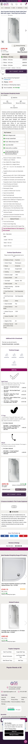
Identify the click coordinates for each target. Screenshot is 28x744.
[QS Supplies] (5, 4)
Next (26, 1)
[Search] (12, 4)
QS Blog (3, 699)
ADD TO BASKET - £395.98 (16, 71)
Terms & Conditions (16, 701)
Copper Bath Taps (20, 652)
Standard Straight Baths (7, 344)
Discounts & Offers (5, 701)
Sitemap (3, 704)
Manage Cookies (14, 734)
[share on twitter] (14, 536)
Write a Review (14, 549)
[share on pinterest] (23, 536)
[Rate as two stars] (16, 546)
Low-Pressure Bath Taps (20, 656)
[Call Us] (17, 4)
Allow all (14, 731)
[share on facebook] (5, 536)
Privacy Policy (14, 699)
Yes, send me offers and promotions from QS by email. (14, 716)
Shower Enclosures (7, 656)
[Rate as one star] (15, 546)
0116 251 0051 (23, 691)
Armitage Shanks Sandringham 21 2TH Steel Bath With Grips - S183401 (13, 631)
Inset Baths (16, 344)
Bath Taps (20, 660)
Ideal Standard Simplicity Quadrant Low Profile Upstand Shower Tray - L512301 (14, 584)
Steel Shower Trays (7, 660)
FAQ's (22, 699)
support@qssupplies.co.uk (9, 691)
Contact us (24, 697)
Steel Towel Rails (7, 652)
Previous (1, 1)
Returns (23, 701)
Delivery (13, 697)
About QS (3, 697)
